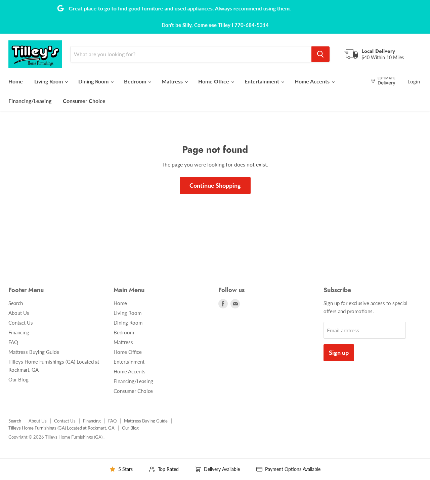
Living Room (49, 81)
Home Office (214, 81)
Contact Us (20, 323)
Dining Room (94, 81)
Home (15, 81)
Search (15, 303)
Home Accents (313, 81)
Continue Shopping (215, 185)
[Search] (320, 54)
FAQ (13, 342)
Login (413, 81)
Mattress (173, 81)
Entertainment (263, 81)
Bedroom (135, 81)
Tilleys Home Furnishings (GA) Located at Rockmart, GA (61, 428)
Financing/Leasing (29, 101)
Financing (18, 332)
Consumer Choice (84, 101)
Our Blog (18, 379)
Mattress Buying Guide (33, 352)
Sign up (339, 352)
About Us (18, 313)
